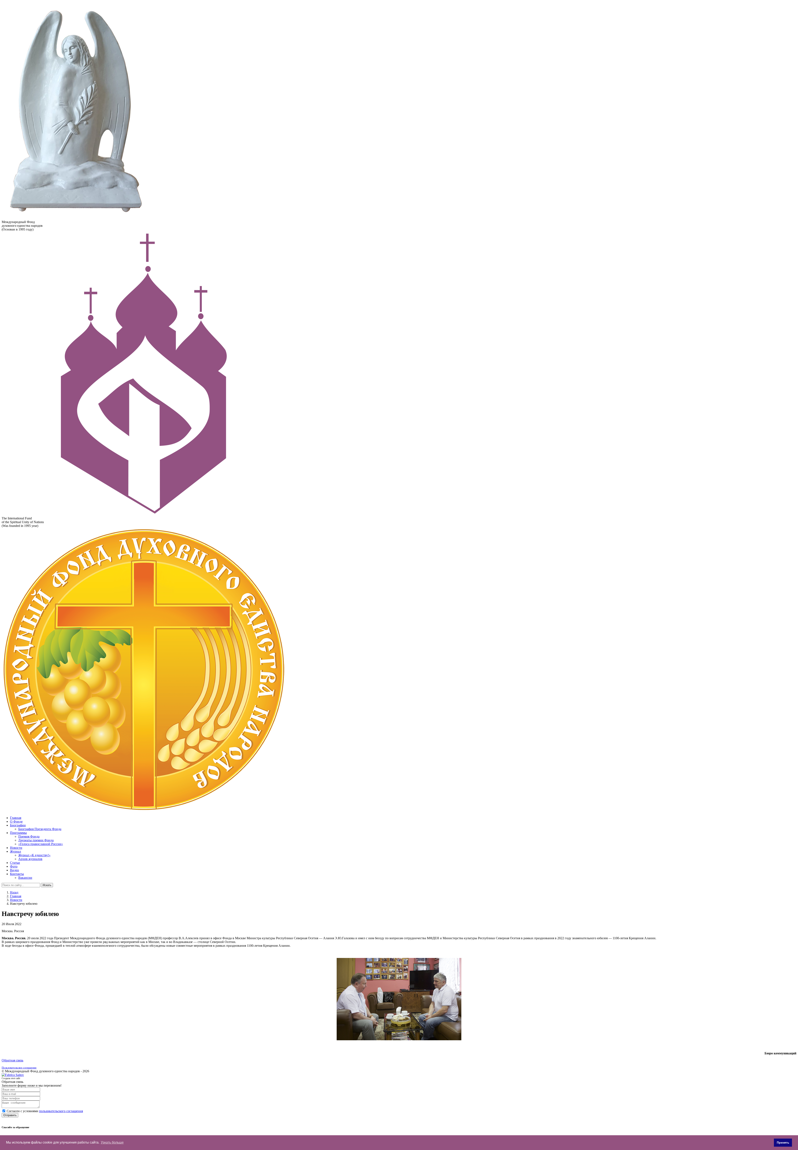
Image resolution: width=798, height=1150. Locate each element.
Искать (47, 885)
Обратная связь (12, 1060)
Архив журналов (30, 859)
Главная (15, 818)
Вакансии (25, 877)
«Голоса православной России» (40, 844)
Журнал (15, 851)
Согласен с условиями (45, 1111)
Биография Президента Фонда (39, 829)
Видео (14, 870)
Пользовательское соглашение (19, 1067)
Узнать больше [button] (112, 1142)
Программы (18, 832)
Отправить (10, 1115)
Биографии (18, 825)
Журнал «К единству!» (34, 855)
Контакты (17, 874)
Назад (14, 892)
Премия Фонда (28, 836)
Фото (13, 866)
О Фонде (16, 821)
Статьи (15, 862)
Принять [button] (783, 1142)
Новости (16, 847)
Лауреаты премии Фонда (36, 840)
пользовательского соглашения (61, 1111)
